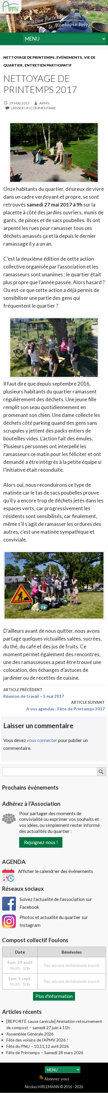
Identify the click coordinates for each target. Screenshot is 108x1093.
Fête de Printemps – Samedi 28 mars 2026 (44, 1052)
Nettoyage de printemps (28, 57)
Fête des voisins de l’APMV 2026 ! (37, 1039)
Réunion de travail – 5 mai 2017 (33, 693)
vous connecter (42, 740)
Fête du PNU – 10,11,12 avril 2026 (37, 1046)
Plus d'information (54, 996)
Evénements (69, 57)
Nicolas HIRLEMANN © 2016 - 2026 (54, 1086)
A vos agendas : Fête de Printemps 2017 (65, 705)
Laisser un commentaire (33, 108)
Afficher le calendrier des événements (55, 871)
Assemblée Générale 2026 (30, 1033)
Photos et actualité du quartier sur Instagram (54, 921)
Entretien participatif (48, 65)
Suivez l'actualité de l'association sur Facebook (56, 903)
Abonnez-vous (56, 1078)
